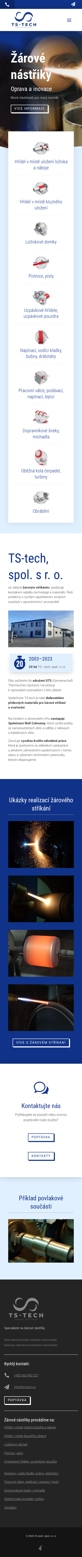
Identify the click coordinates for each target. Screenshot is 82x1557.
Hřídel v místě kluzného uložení (25, 1436)
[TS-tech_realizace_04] (41, 921)
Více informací (29, 108)
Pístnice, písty (13, 1453)
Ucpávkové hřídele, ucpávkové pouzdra (30, 1461)
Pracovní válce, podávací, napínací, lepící (31, 1482)
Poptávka (41, 1137)
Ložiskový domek (16, 1444)
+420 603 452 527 (26, 1375)
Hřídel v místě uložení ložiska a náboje (30, 1427)
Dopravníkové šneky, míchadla (24, 1490)
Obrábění (10, 1507)
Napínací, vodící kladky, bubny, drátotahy (31, 1473)
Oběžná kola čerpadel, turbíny (24, 1499)
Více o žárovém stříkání (41, 1042)
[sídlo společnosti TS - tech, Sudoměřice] (41, 646)
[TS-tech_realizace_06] (41, 1030)
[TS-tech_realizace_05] (41, 976)
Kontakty (41, 1156)
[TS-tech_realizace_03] (41, 867)
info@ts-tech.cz (25, 1387)
